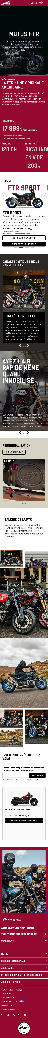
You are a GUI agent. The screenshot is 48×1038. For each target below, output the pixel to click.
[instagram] (8, 1015)
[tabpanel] (24, 215)
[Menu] (45, 3)
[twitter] (14, 1015)
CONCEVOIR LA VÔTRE (24, 238)
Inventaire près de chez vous (24, 820)
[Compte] (36, 3)
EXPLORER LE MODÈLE (24, 244)
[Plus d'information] (38, 130)
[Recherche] (32, 3)
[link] (24, 953)
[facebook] (2, 1015)
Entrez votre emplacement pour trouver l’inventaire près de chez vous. (23, 769)
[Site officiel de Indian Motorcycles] (6, 3)
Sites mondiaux (8, 1009)
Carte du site (6, 994)
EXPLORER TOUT (14, 452)
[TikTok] (25, 1015)
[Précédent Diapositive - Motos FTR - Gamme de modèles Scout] (4, 195)
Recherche (37, 775)
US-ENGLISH (7, 940)
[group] (24, 197)
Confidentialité (7, 998)
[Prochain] (28, 346)
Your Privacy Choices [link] (10, 1001)
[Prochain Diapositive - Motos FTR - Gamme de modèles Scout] (44, 195)
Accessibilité (6, 1005)
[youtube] (19, 1015)
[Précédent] (20, 346)
